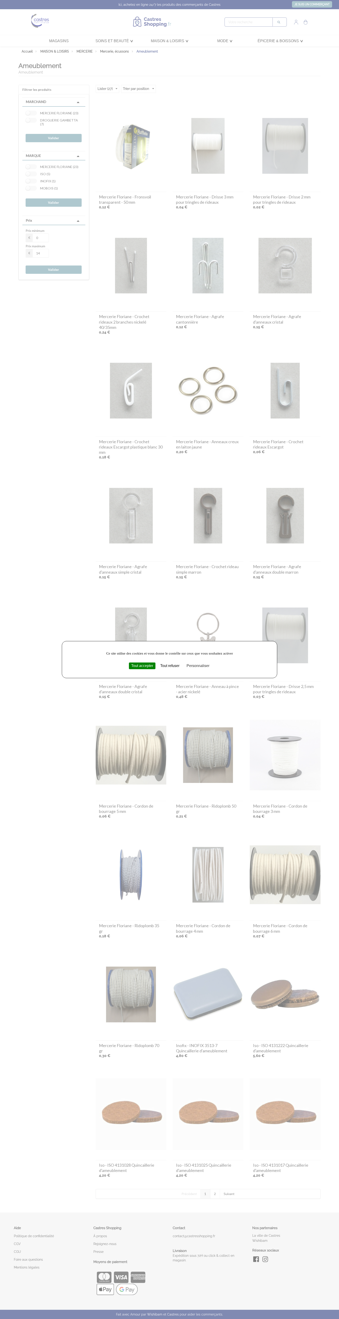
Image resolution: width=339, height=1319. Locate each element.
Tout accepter (142, 666)
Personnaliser (198, 666)
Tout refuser (169, 666)
